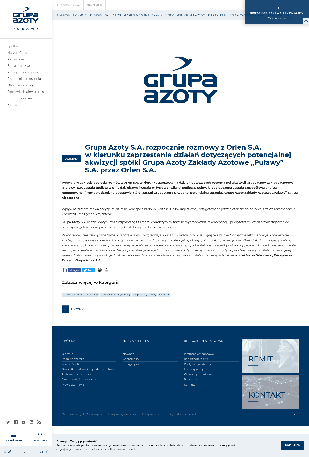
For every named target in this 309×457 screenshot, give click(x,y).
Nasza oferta (17, 53)
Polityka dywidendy (197, 364)
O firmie (67, 353)
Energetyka (131, 364)
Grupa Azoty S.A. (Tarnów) (115, 294)
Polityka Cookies (153, 414)
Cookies (93, 449)
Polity (81, 449)
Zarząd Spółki (71, 364)
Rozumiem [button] (293, 445)
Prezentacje (192, 379)
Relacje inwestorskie (23, 72)
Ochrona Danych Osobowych (82, 414)
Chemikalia (131, 358)
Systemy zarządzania (76, 374)
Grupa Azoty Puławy (67, 5)
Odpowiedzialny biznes (25, 92)
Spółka (12, 46)
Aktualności (16, 59)
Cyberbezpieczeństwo (185, 414)
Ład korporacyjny (196, 369)
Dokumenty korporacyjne (79, 379)
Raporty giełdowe (196, 358)
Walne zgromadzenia (199, 374)
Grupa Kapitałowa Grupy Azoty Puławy (88, 369)
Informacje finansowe (199, 353)
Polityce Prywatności (121, 449)
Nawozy (128, 353)
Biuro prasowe (18, 66)
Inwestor (164, 294)
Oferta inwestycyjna (22, 85)
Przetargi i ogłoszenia (24, 79)
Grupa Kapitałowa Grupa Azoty (80, 294)
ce (86, 449)
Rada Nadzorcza (73, 358)
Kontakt (13, 105)
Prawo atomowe (73, 384)
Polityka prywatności (122, 414)
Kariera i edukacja (21, 98)
